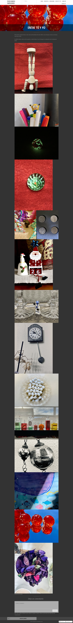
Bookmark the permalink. (19, 594)
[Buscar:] (29, 1)
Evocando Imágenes (11, 2)
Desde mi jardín (23, 618)
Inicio (42, 1)
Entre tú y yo (58, 1)
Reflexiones (52, 1)
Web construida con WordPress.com (36, 621)
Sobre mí (64, 1)
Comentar (55, 610)
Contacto (64, 3)
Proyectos (46, 1)
